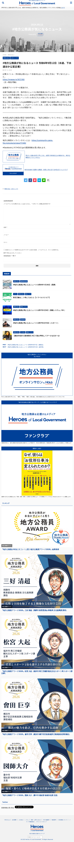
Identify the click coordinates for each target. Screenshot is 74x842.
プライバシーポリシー (41, 821)
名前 (5, 227)
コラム (27, 819)
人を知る (21, 819)
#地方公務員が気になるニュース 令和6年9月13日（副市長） (26, 347)
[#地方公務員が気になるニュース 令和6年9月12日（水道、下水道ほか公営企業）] (39, 180)
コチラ (63, 7)
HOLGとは (7, 819)
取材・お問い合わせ (36, 819)
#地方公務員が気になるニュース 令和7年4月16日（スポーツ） (36, 323)
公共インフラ (14, 189)
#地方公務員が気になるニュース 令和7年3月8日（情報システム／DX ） (39, 310)
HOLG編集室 (46, 819)
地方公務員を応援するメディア (37, 833)
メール (6, 235)
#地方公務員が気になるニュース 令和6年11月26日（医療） (35, 285)
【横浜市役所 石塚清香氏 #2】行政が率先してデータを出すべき (36, 336)
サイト (5, 242)
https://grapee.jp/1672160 (14, 79)
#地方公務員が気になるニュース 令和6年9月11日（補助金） (26, 345)
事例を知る (7, 189)
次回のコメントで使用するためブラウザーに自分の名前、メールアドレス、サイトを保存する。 (32, 250)
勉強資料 (54, 819)
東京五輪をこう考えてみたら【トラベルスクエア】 (31, 297)
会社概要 (14, 819)
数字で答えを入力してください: (13, 253)
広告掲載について (62, 819)
